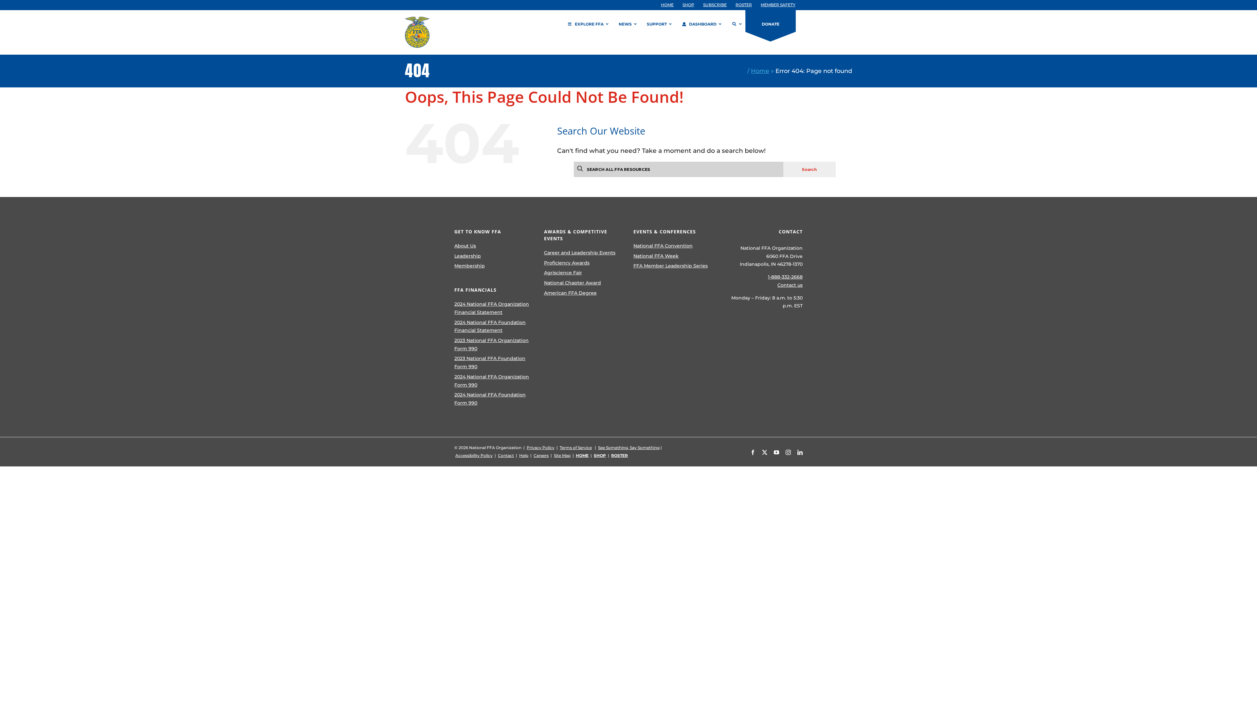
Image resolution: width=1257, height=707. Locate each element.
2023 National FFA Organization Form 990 (491, 344)
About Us (465, 246)
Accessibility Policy (474, 455)
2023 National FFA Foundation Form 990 (489, 362)
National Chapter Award (572, 283)
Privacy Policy (541, 447)
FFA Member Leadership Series (670, 266)
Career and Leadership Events (579, 253)
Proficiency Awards (567, 263)
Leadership (467, 256)
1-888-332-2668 (785, 277)
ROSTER (619, 455)
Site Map (562, 455)
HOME (582, 455)
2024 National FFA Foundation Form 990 (490, 399)
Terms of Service (576, 447)
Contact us (790, 285)
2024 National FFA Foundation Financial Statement (490, 326)
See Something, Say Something (629, 447)
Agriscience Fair (563, 273)
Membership (469, 266)
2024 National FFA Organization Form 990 (491, 381)
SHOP (600, 455)
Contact (506, 455)
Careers (541, 455)
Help (523, 455)
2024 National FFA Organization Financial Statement (491, 308)
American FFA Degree (570, 293)
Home (760, 70)
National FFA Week (656, 256)
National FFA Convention (663, 246)
